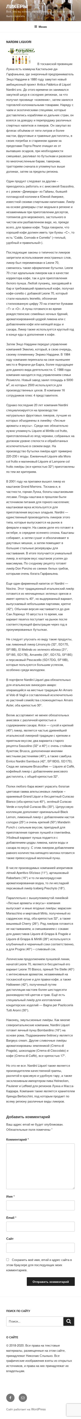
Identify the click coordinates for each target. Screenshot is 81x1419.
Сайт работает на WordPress (26, 1409)
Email (11, 1217)
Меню (43, 26)
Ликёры (17, 6)
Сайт (10, 1238)
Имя (10, 1196)
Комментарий (17, 1139)
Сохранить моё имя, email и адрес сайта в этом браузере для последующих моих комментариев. (39, 1264)
